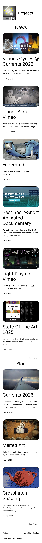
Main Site (27, 533)
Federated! (14, 164)
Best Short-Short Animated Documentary (21, 218)
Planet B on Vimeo (15, 114)
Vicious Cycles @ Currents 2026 (21, 61)
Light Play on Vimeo (16, 276)
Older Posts (34, 358)
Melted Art (14, 445)
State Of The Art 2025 (20, 329)
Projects (25, 13)
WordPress (17, 538)
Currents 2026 (18, 395)
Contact (36, 533)
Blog (21, 363)
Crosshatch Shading (15, 495)
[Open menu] (38, 13)
